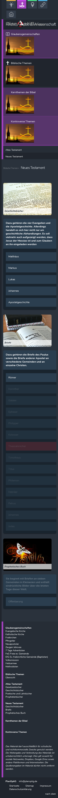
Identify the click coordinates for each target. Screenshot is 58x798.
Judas (11, 526)
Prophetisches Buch (15, 713)
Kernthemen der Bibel (23, 92)
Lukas (11, 279)
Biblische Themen (21, 63)
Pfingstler (10, 640)
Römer (12, 377)
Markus (12, 268)
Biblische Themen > (11, 168)
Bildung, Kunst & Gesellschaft (12, 8)
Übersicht (10, 677)
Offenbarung (15, 601)
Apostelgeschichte (18, 302)
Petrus (12, 503)
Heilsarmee (11, 663)
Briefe (8, 709)
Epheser (13, 412)
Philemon (13, 480)
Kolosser (13, 435)
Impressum (45, 785)
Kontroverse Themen (23, 121)
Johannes (13, 291)
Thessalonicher (17, 446)
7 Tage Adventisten (15, 650)
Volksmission (12, 660)
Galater (12, 400)
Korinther (13, 389)
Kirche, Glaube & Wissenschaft (22, 8)
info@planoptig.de (28, 781)
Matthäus (13, 256)
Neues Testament (14, 156)
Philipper (13, 423)
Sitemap (29, 785)
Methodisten (11, 666)
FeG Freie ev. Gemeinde (17, 653)
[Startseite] (11, 14)
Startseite (14, 785)
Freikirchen (10, 637)
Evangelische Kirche (15, 631)
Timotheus (14, 457)
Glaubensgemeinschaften (25, 34)
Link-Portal (43, 8)
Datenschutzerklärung (20, 789)
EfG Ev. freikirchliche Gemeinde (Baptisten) (26, 656)
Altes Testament (13, 149)
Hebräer (13, 492)
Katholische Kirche (14, 634)
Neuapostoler (12, 644)
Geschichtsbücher (14, 690)
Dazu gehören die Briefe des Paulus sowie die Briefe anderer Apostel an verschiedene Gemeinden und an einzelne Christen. (27, 360)
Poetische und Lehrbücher (18, 693)
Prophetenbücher (14, 696)
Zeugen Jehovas (13, 647)
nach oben (50, 793)
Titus (11, 469)
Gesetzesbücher (13, 687)
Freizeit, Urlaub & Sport (33, 8)
